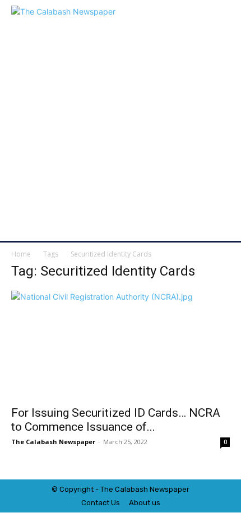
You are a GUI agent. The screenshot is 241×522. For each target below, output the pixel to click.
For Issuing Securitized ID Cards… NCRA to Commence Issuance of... (115, 420)
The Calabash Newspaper (53, 441)
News (159, 489)
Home (21, 254)
